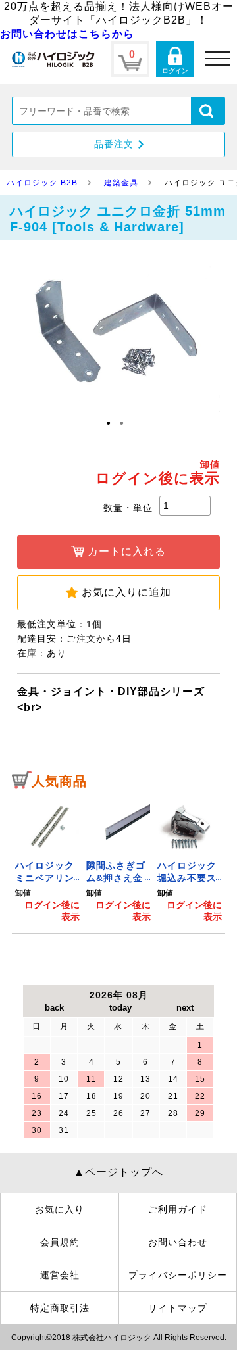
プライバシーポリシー (177, 1275)
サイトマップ (177, 1308)
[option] (47, 860)
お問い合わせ (177, 1242)
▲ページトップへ (118, 1172)
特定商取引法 (60, 1308)
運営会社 (60, 1275)
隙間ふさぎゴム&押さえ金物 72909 (115, 878)
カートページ (130, 59)
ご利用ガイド (177, 1209)
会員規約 (60, 1242)
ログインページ (175, 59)
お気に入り (59, 1209)
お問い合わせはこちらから (67, 33)
